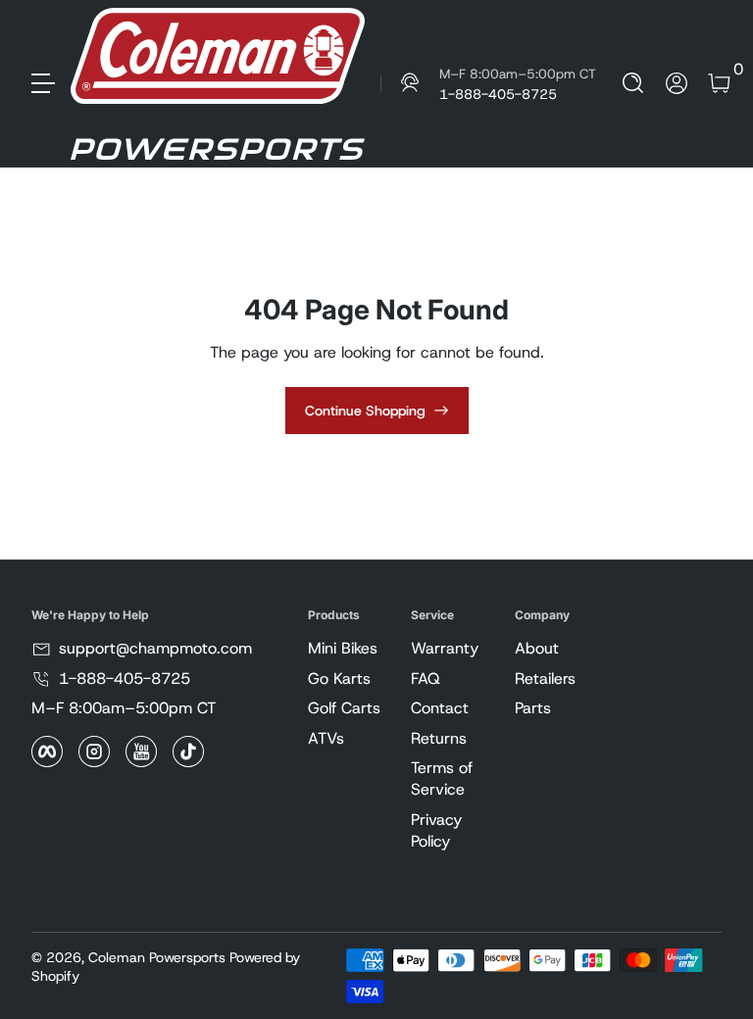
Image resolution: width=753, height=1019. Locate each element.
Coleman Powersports (157, 957)
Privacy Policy (436, 830)
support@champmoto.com (155, 648)
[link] (488, 83)
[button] (633, 83)
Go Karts (339, 678)
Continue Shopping (365, 410)
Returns (439, 738)
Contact (440, 708)
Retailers (545, 678)
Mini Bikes (342, 648)
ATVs (326, 738)
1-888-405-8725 (124, 678)
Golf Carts (344, 708)
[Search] (633, 83)
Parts (533, 708)
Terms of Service (442, 778)
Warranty (444, 648)
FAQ (425, 678)
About (537, 648)
